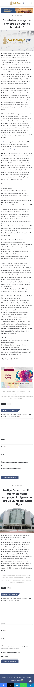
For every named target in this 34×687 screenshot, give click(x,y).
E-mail (3, 447)
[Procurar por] (32, 4)
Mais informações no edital (14, 149)
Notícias (19, 15)
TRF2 (9, 404)
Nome (3, 439)
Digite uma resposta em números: (11, 468)
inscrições (6, 142)
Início (14, 15)
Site (2, 454)
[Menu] (2, 4)
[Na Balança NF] (17, 3)
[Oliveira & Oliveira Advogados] (17, 10)
